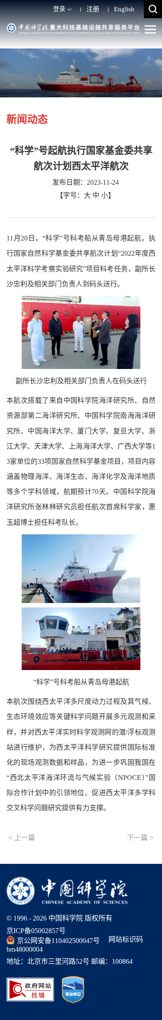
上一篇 (21, 837)
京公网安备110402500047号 (58, 940)
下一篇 (140, 837)
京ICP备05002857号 (36, 930)
